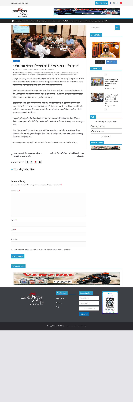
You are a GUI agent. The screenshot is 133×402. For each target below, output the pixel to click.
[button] (34, 21)
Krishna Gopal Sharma (30, 70)
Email (13, 230)
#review (69, 75)
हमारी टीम (97, 21)
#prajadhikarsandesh (45, 75)
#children (27, 72)
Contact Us (60, 299)
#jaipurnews (16, 75)
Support (59, 303)
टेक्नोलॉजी (65, 21)
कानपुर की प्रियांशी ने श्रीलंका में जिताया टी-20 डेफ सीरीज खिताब (111, 99)
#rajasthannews (62, 75)
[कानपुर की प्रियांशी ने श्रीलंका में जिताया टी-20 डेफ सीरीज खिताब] (97, 99)
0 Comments (50, 70)
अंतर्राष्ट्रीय (19, 21)
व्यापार (53, 21)
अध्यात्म (72, 21)
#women (74, 75)
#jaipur (76, 72)
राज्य (31, 21)
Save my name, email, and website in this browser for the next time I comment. (42, 250)
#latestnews (23, 75)
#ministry (36, 75)
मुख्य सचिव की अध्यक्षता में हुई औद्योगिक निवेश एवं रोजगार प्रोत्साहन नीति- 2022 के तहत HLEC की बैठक (111, 84)
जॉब (86, 21)
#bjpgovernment (19, 72)
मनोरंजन (79, 21)
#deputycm (41, 72)
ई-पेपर (91, 21)
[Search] (117, 27)
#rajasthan (55, 75)
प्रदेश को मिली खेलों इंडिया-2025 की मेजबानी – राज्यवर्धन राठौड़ (67, 154)
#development (49, 72)
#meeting (30, 75)
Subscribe (84, 314)
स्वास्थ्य (44, 21)
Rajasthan (16, 61)
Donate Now (101, 3)
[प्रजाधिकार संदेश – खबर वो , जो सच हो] (13, 21)
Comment (15, 191)
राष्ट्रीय (26, 21)
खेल (49, 21)
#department (34, 72)
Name (14, 220)
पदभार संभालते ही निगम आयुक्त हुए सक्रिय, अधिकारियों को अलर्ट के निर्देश (28, 154)
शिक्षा (38, 21)
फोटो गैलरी (104, 21)
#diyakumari (57, 72)
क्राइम (59, 21)
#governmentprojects (67, 72)
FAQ (57, 307)
